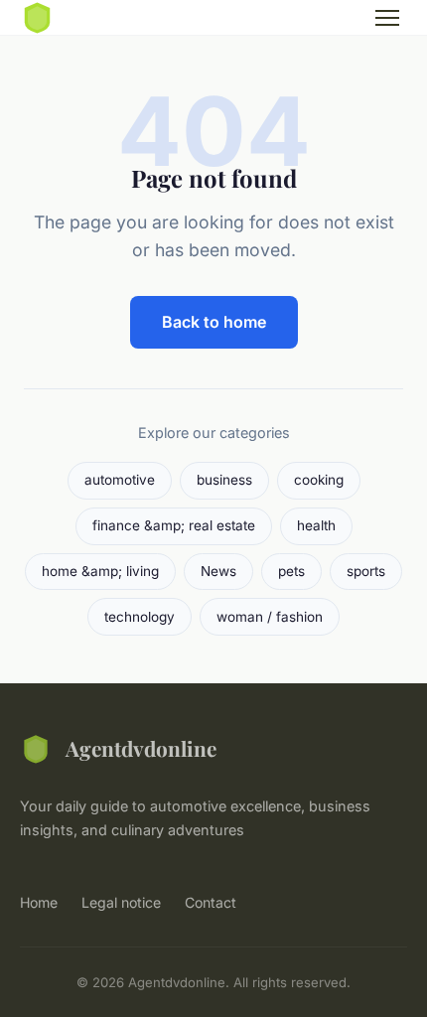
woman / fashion (269, 617)
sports (366, 571)
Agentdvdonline (141, 748)
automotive (119, 480)
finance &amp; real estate (173, 525)
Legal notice (121, 902)
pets (291, 571)
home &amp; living (100, 571)
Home (39, 902)
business (224, 480)
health (316, 525)
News (218, 571)
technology (139, 617)
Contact (210, 902)
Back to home (214, 322)
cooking (319, 480)
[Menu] (387, 18)
